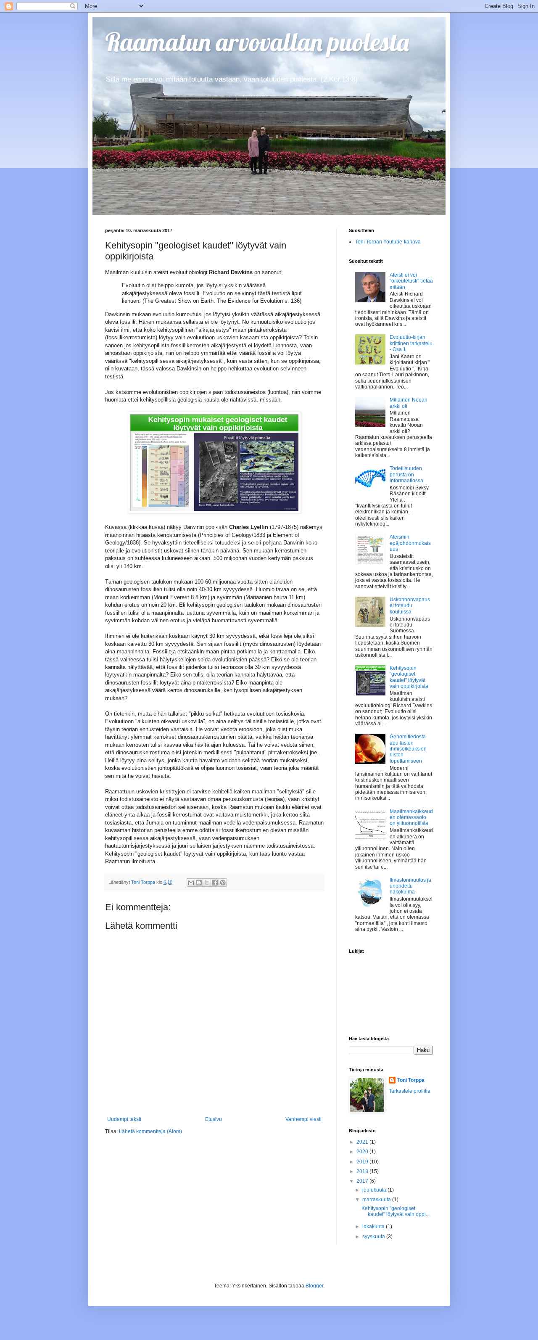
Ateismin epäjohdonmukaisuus (410, 543)
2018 (362, 1171)
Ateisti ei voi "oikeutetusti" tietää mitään (411, 281)
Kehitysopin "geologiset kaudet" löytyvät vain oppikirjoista (409, 677)
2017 (362, 1181)
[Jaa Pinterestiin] (223, 882)
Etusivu (213, 1119)
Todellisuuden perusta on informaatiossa (406, 474)
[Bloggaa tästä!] (199, 882)
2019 (362, 1162)
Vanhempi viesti (303, 1119)
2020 (362, 1152)
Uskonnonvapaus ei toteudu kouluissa (410, 606)
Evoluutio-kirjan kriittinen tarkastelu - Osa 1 (411, 343)
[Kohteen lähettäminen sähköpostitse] (191, 882)
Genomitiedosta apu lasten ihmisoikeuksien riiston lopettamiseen (408, 749)
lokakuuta (374, 1226)
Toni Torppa (411, 1080)
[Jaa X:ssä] (207, 882)
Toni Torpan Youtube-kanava (388, 242)
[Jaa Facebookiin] (215, 882)
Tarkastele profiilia (409, 1091)
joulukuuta (375, 1190)
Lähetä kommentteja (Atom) (150, 1131)
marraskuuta (377, 1200)
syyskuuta (374, 1237)
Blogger (314, 1286)
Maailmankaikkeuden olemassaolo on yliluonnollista (411, 818)
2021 (362, 1142)
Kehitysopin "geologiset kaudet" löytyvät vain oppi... (395, 1211)
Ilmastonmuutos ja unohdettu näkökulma (410, 886)
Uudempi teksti (124, 1119)
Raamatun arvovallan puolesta (257, 42)
